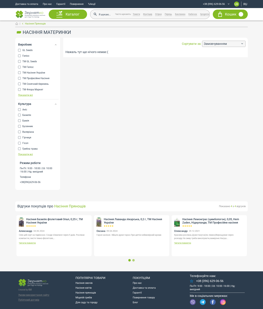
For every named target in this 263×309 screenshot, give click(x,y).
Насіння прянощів (85, 292)
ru (245, 4)
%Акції (91, 4)
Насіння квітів (83, 287)
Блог (135, 302)
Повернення (77, 4)
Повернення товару (144, 297)
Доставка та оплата (26, 4)
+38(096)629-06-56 (30, 182)
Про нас (47, 4)
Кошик (230, 14)
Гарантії (60, 4)
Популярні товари (90, 278)
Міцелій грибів (83, 297)
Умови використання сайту (33, 295)
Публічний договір (28, 299)
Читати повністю (106, 243)
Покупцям (141, 278)
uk (236, 4)
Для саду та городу (86, 302)
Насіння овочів (84, 283)
